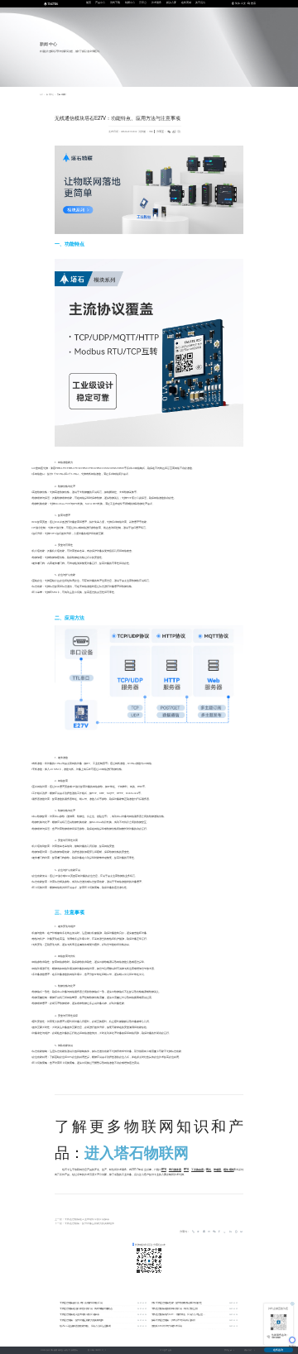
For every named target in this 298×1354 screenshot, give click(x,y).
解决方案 (171, 2)
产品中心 (100, 2)
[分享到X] (225, 1232)
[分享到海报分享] (240, 1232)
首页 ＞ (43, 94)
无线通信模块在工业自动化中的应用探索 (87, 1219)
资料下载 (115, 2)
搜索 (253, 3)
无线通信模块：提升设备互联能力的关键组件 (89, 1223)
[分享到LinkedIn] (230, 1232)
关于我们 (200, 2)
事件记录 (228, 1350)
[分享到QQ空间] (198, 1232)
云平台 (143, 2)
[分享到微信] (214, 1232)
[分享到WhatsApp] (235, 1232)
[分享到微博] (209, 1232)
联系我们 (248, 1350)
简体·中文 (240, 3)
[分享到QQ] (203, 1232)
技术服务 (156, 2)
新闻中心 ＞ (51, 94)
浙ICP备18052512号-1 (96, 1350)
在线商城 (186, 2)
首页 (88, 2)
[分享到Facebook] (220, 1232)
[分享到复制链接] (193, 1232)
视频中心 (130, 2)
